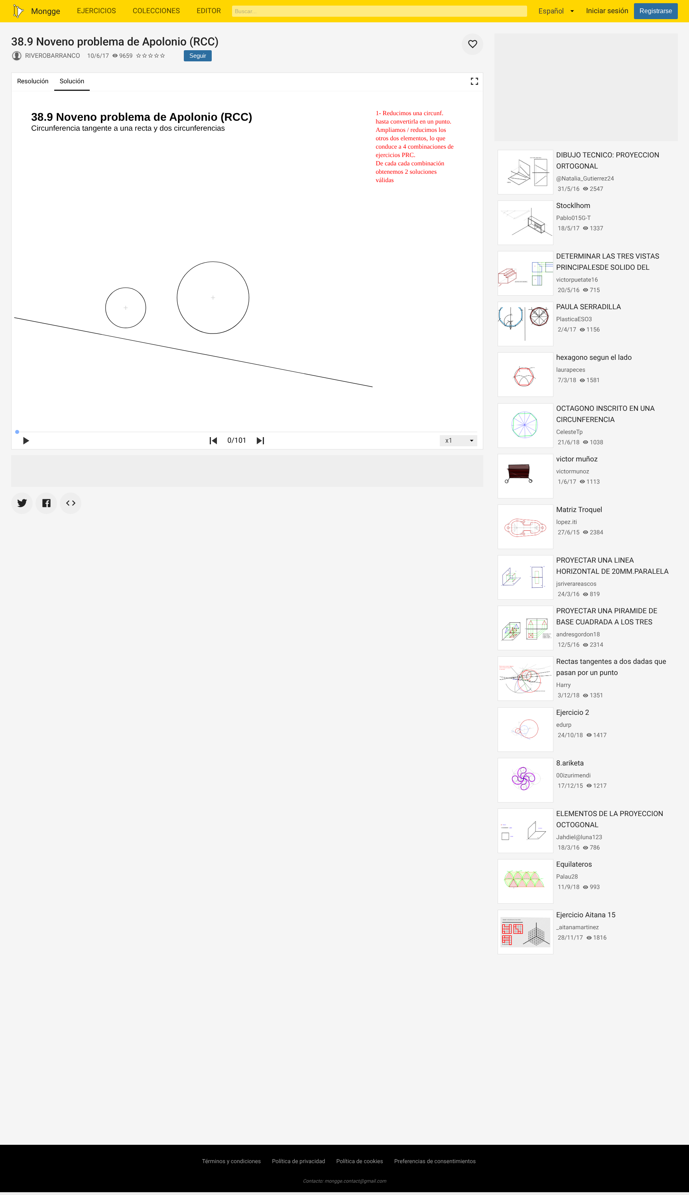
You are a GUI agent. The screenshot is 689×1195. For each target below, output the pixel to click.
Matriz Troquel (579, 510)
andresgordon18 (578, 634)
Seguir (197, 55)
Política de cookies (359, 1161)
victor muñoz (577, 459)
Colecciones (156, 11)
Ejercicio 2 (572, 712)
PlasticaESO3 (574, 319)
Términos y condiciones (231, 1161)
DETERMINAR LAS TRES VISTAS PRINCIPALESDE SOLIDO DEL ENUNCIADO (607, 267)
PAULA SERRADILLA (588, 307)
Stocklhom (573, 206)
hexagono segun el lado (594, 357)
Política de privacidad (298, 1161)
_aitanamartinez (577, 927)
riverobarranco (52, 55)
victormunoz (572, 471)
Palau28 (567, 876)
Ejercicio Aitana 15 (586, 915)
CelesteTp (569, 432)
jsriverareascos (576, 583)
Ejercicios (96, 11)
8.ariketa (570, 763)
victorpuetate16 (577, 279)
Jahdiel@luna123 (579, 837)
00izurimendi (573, 775)
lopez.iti (566, 522)
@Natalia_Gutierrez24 (585, 178)
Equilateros (574, 864)
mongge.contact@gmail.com (355, 1181)
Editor (209, 11)
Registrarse (656, 11)
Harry (563, 685)
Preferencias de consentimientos (435, 1161)
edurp (563, 724)
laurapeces (570, 369)
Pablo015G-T (573, 218)
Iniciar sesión (607, 11)
